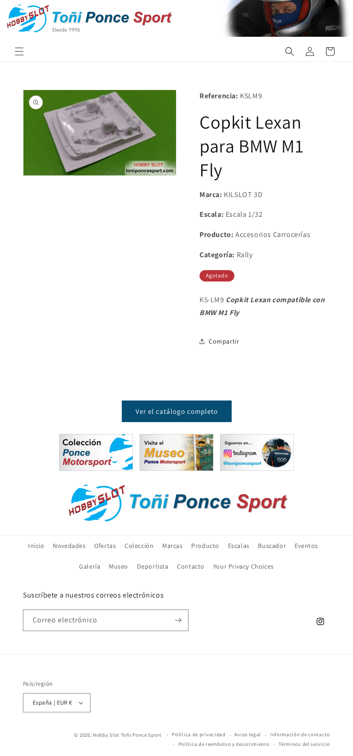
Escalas (239, 546)
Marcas (172, 546)
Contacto (191, 566)
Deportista (153, 566)
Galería (89, 566)
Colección (139, 546)
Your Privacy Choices (243, 566)
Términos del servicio (304, 744)
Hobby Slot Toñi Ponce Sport (127, 735)
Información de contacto (300, 734)
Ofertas (105, 546)
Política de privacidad (198, 734)
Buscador (272, 546)
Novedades (69, 546)
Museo (118, 566)
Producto (205, 546)
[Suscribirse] (178, 620)
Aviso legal (247, 734)
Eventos (306, 546)
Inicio (36, 546)
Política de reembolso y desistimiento (224, 744)
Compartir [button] (224, 341)
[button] (19, 51)
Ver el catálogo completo (177, 411)
